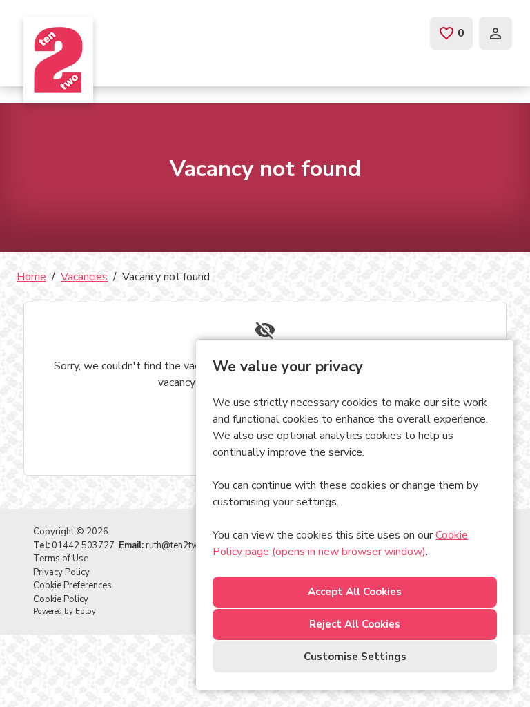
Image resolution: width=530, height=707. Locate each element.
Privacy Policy (61, 572)
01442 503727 (83, 545)
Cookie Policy (60, 599)
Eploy (85, 611)
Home (31, 276)
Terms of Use (60, 558)
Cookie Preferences (72, 585)
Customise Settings (355, 657)
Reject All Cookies (354, 624)
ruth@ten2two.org (183, 545)
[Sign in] (495, 33)
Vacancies (84, 276)
